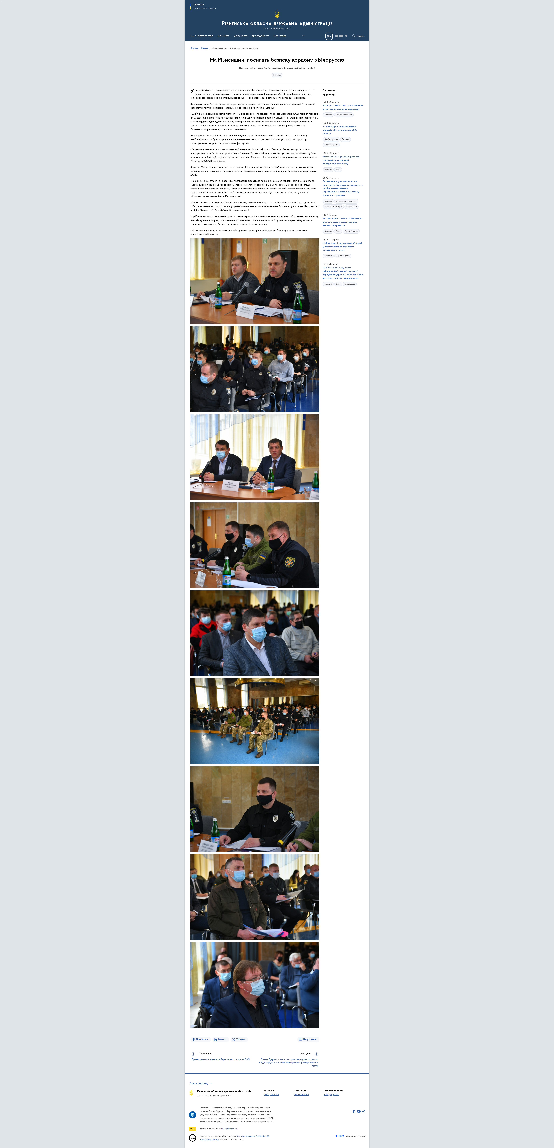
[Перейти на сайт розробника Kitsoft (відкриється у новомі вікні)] (339, 1136)
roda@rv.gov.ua (331, 1094)
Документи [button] (240, 36)
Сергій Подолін (331, 145)
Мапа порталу (199, 1083)
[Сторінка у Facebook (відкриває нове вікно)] (336, 36)
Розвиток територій (333, 207)
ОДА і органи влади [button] (201, 36)
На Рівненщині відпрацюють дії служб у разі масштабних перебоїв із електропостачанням (342, 246)
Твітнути (240, 1039)
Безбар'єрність (331, 139)
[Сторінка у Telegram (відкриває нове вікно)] (345, 36)
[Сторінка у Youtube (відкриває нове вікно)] (341, 36)
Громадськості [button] (260, 36)
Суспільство (351, 207)
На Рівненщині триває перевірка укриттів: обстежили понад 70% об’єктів (340, 130)
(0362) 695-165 (271, 1094)
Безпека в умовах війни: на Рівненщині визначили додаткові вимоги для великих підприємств (343, 222)
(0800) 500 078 (301, 1094)
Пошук (360, 36)
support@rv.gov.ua (228, 1129)
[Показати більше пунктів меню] (303, 36)
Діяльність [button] (223, 36)
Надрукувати (310, 1039)
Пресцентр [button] (280, 36)
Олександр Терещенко (346, 201)
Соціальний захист (344, 115)
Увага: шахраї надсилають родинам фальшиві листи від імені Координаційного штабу (341, 160)
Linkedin (222, 1039)
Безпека (277, 75)
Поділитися (202, 1039)
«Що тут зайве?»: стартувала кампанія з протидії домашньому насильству (343, 107)
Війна (338, 170)
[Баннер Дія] (329, 36)
